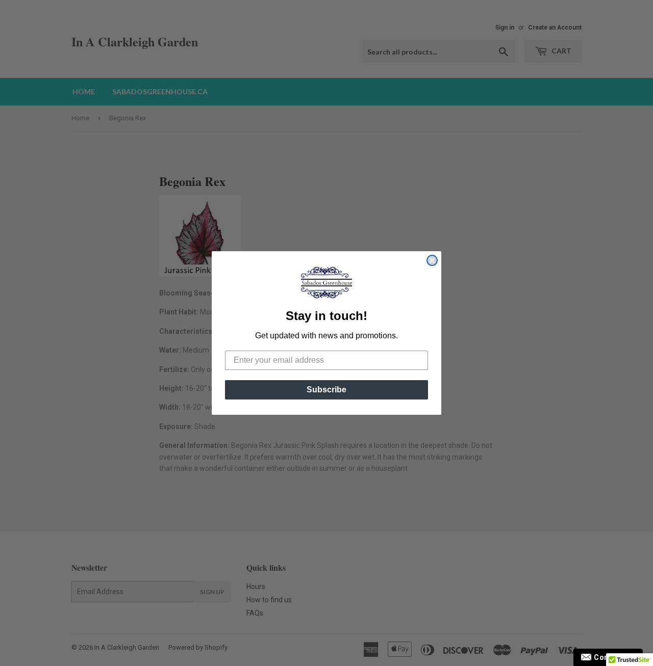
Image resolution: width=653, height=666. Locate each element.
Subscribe (326, 389)
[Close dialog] (432, 260)
